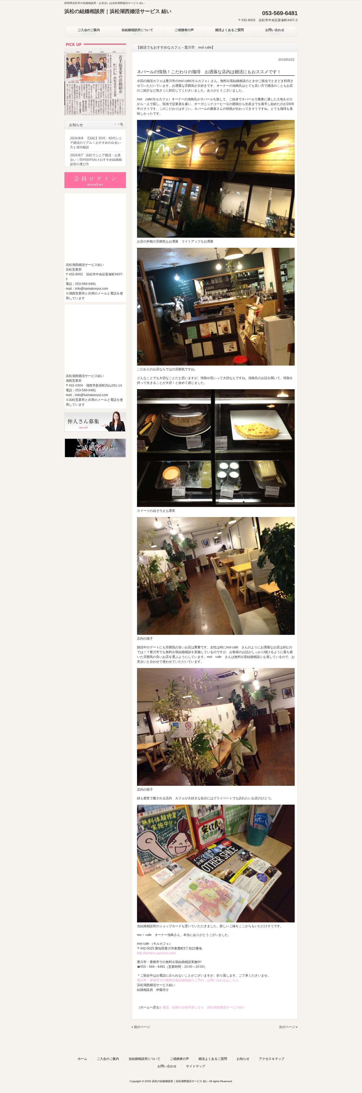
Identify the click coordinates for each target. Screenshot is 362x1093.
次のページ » (288, 1027)
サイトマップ (195, 1066)
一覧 (120, 124)
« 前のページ (140, 1027)
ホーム (82, 1059)
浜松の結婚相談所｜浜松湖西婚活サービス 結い (117, 11)
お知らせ (243, 1059)
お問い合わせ (166, 1066)
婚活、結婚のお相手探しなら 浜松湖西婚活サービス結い (203, 1007)
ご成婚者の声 (179, 1059)
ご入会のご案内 (108, 1059)
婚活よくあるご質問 (212, 1059)
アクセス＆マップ (271, 1059)
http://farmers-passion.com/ (156, 953)
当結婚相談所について (144, 1059)
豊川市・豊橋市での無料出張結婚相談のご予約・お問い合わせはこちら (188, 980)
